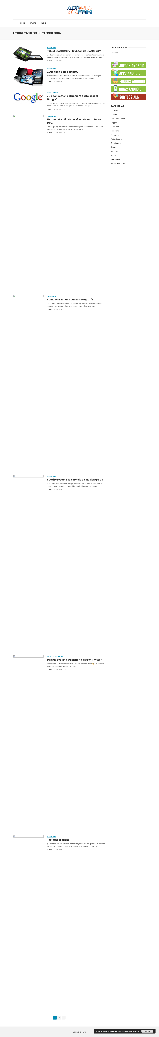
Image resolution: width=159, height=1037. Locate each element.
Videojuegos (115, 159)
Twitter (114, 155)
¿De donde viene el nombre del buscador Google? (72, 98)
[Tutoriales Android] (128, 88)
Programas (51, 116)
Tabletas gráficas (58, 839)
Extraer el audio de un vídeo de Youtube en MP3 (74, 121)
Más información (134, 1031)
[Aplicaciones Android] (128, 72)
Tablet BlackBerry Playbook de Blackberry (74, 51)
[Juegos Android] (128, 64)
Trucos (113, 147)
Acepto (147, 1031)
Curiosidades (52, 92)
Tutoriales (114, 151)
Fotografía (51, 296)
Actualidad (51, 47)
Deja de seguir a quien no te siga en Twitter (74, 659)
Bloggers (114, 123)
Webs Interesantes (118, 164)
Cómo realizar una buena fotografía (70, 299)
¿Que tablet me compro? (62, 71)
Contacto (31, 23)
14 (65, 670)
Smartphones (116, 143)
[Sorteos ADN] (128, 96)
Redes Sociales (116, 139)
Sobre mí (42, 23)
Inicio (22, 23)
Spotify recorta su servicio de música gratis (75, 479)
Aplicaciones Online (55, 656)
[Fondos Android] (128, 80)
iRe (50, 61)
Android (114, 115)
